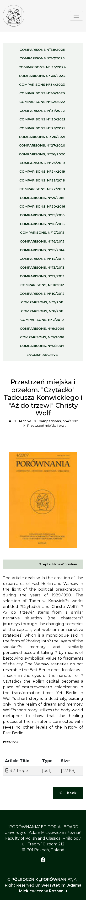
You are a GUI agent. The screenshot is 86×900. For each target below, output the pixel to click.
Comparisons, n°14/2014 (42, 258)
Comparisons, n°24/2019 (42, 171)
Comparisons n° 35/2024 (42, 76)
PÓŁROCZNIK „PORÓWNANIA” (41, 879)
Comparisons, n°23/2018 (42, 180)
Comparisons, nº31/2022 (42, 111)
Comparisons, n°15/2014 (42, 250)
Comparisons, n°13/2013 (42, 267)
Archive (25, 421)
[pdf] (47, 770)
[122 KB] (68, 770)
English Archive (42, 355)
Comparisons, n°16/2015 (42, 241)
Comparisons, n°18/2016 (42, 224)
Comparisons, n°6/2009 (42, 328)
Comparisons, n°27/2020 (42, 145)
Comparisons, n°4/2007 (42, 346)
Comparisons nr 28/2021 (42, 137)
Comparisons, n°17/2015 (42, 232)
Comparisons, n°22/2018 (42, 189)
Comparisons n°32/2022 (42, 102)
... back (70, 793)
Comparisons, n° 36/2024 (42, 67)
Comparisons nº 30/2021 (42, 119)
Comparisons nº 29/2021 (42, 128)
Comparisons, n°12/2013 (42, 276)
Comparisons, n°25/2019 (42, 163)
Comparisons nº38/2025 (42, 49)
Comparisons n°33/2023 (42, 93)
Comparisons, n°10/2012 (42, 293)
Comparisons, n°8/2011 (42, 311)
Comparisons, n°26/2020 (42, 154)
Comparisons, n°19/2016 (42, 215)
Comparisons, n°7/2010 (42, 320)
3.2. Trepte (19, 770)
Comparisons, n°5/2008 (42, 337)
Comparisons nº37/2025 (42, 58)
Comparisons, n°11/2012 (42, 285)
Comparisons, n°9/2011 (42, 302)
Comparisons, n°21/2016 (42, 198)
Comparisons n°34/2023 (42, 84)
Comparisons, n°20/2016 (42, 206)
